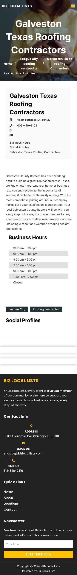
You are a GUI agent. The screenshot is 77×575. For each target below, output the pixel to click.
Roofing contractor (46, 309)
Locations (11, 503)
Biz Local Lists (17, 6)
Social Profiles (19, 147)
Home (8, 64)
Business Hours (20, 142)
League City (29, 59)
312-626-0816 (13, 471)
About (8, 497)
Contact (10, 509)
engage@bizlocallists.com (23, 453)
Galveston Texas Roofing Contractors (35, 152)
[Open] (73, 6)
